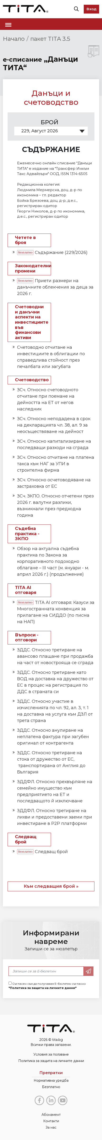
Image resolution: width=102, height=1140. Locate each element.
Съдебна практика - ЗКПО (27, 533)
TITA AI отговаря (25, 590)
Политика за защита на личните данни (51, 1061)
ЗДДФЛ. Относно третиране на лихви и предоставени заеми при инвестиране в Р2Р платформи (54, 817)
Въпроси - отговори (26, 638)
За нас (51, 1127)
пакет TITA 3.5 (50, 38)
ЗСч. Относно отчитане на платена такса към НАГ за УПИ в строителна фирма (55, 464)
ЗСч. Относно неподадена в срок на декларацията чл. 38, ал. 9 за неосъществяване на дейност (53, 425)
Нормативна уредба (51, 1080)
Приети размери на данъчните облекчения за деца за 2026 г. (55, 287)
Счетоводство (32, 379)
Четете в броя (25, 240)
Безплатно (51, 1087)
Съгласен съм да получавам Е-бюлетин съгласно (47, 986)
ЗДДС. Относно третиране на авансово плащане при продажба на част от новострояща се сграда (55, 656)
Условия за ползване (51, 1054)
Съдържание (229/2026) (61, 252)
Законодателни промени (33, 268)
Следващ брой (25, 839)
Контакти (51, 1121)
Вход (91, 9)
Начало (14, 38)
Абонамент (51, 1114)
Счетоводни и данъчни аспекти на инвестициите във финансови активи (31, 322)
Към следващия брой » (51, 886)
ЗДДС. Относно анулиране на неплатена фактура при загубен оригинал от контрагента (53, 737)
